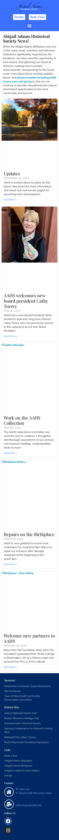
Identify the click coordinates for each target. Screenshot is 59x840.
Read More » (10, 199)
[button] (29, 26)
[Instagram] (8, 830)
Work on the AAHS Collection (22, 420)
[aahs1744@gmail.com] (9, 804)
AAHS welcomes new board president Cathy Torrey (26, 300)
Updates (12, 173)
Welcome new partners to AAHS (29, 638)
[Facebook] (8, 821)
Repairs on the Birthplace (29, 534)
